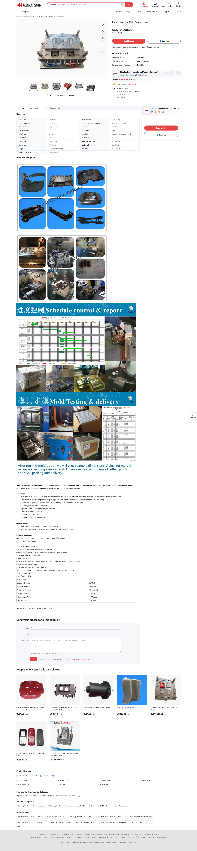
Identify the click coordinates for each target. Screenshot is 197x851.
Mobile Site (148, 834)
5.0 (152, 112)
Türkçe (143, 837)
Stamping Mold (145, 780)
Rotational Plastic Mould (98, 806)
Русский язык (78, 837)
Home (18, 16)
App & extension (152, 12)
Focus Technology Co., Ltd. (83, 842)
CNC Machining (103, 784)
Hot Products (43, 834)
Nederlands (102, 837)
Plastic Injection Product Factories (110, 817)
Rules (179, 12)
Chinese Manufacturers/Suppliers (71, 834)
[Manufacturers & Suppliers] (28, 4)
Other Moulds (38, 806)
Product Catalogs (48, 775)
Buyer (128, 12)
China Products (54, 834)
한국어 (117, 837)
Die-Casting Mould (54, 806)
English (45, 837)
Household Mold (22, 780)
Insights (156, 834)
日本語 (123, 837)
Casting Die (61, 784)
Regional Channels (125, 834)
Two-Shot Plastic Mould (119, 806)
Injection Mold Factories (55, 817)
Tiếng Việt (150, 837)
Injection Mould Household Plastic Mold (32, 822)
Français (68, 837)
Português (60, 837)
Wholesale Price (102, 834)
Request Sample (153, 47)
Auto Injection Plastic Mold (60, 822)
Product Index (138, 834)
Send (33, 659)
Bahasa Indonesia (161, 837)
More (18, 826)
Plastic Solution (21, 784)
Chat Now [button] (165, 41)
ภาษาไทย (136, 837)
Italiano (87, 837)
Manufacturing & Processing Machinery (35, 16)
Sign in (178, 6)
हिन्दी (129, 837)
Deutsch (94, 837)
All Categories (24, 12)
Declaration (122, 842)
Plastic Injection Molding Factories (30, 817)
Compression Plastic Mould (75, 806)
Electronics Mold (63, 780)
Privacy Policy (132, 842)
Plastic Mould (60, 16)
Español (52, 837)
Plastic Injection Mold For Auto (85, 822)
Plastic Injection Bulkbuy (139, 822)
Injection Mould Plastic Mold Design (139, 817)
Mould (51, 16)
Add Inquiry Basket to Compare (62, 95)
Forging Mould (23, 806)
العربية (111, 837)
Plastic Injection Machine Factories (81, 817)
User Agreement (111, 842)
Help (139, 12)
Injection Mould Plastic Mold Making (113, 822)
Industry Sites (113, 834)
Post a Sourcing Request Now (80, 659)
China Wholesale (89, 834)
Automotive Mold (104, 780)
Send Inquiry (129, 41)
